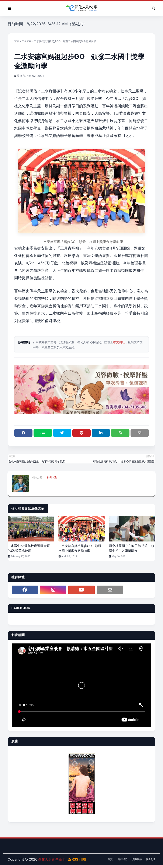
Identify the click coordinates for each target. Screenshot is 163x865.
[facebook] (25, 590)
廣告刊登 (150, 859)
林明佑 (51, 477)
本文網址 (119, 342)
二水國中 (26, 41)
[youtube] (81, 590)
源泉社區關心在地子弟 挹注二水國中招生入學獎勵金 (131, 548)
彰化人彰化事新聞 (51, 859)
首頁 (16, 41)
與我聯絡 (137, 859)
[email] (110, 590)
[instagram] (53, 590)
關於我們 (122, 859)
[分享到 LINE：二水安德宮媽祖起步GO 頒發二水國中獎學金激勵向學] (43, 433)
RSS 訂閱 (78, 859)
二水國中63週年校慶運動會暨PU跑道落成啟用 (29, 548)
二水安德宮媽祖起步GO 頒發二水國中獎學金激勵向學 (81, 548)
